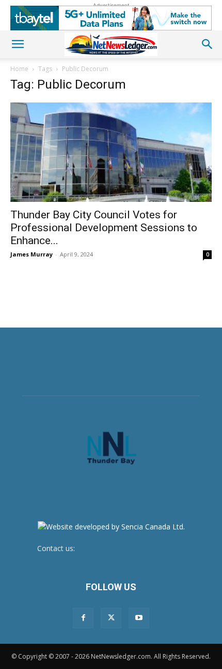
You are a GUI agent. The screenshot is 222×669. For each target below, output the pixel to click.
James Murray (31, 254)
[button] (17, 44)
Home (19, 68)
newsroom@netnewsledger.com (131, 548)
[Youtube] (139, 618)
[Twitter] (111, 618)
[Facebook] (83, 618)
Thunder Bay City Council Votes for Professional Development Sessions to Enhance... (103, 228)
